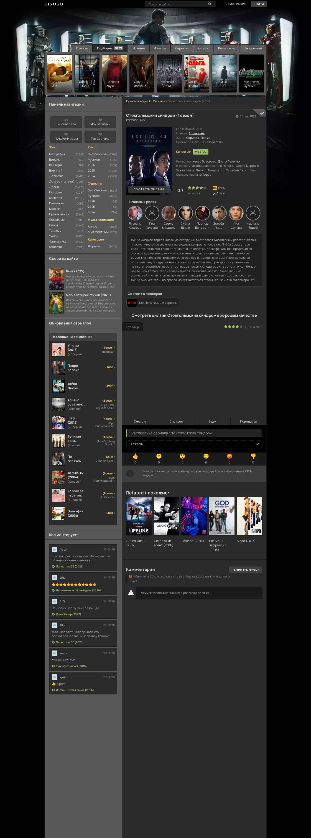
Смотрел (176, 421)
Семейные (57, 220)
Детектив (56, 176)
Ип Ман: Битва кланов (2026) (75, 690)
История (55, 192)
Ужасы (54, 236)
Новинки (139, 48)
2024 (91, 176)
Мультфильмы (98, 232)
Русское (94, 159)
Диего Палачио (229, 161)
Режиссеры (226, 48)
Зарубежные (97, 190)
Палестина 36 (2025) (70, 566)
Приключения (59, 214)
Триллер (55, 230)
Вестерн (55, 165)
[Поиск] (210, 4)
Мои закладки (100, 124)
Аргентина (196, 133)
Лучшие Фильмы (66, 139)
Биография (57, 154)
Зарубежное (97, 154)
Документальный (62, 181)
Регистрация (235, 4)
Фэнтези (55, 247)
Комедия (55, 198)
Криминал (56, 203)
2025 (91, 170)
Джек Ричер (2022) (68, 614)
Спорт (53, 225)
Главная (82, 48)
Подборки (104, 48)
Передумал (248, 421)
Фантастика (57, 241)
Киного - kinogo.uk (138, 101)
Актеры (203, 48)
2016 (199, 129)
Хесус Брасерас (204, 161)
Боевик (54, 159)
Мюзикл (55, 209)
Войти (259, 4)
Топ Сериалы (100, 139)
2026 (91, 165)
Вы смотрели (66, 124)
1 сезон (137, 444)
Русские (94, 196)
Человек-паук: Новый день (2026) (78, 590)
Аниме (92, 226)
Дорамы (94, 246)
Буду (212, 421)
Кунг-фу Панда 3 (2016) (71, 666)
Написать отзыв (246, 570)
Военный (55, 170)
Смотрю (140, 421)
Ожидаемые (253, 48)
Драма (205, 138)
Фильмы (160, 48)
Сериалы (181, 48)
